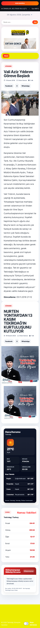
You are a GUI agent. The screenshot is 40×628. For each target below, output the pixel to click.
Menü (6, 56)
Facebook (8, 86)
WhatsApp (26, 86)
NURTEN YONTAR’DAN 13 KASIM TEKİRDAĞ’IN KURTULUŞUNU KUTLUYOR (18, 321)
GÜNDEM (8, 66)
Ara (35, 22)
